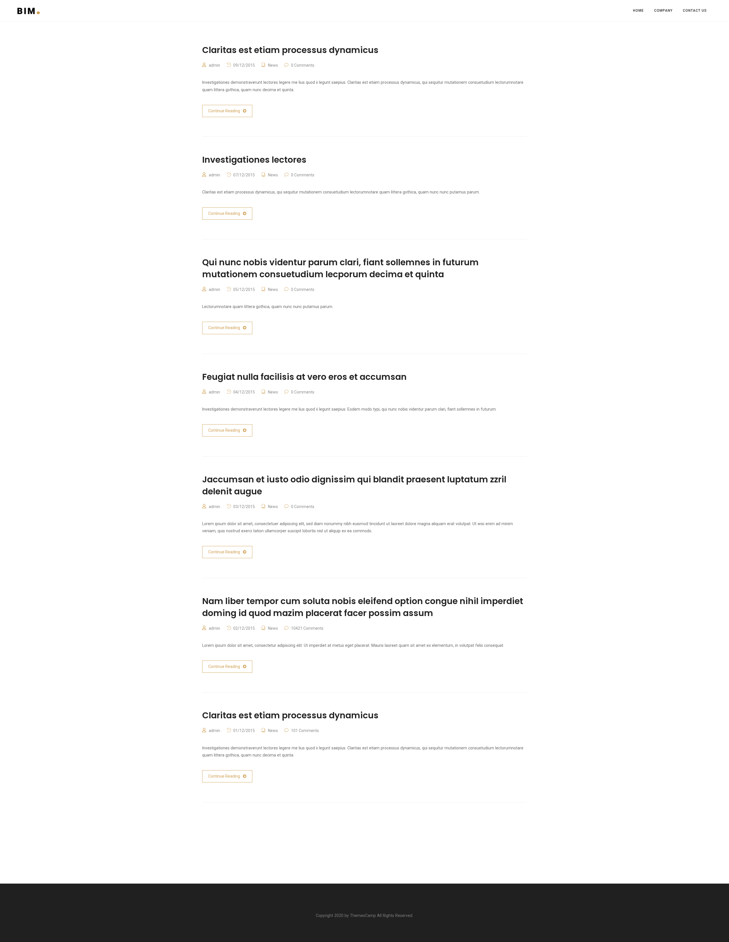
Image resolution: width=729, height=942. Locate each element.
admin (214, 65)
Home (638, 11)
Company (663, 11)
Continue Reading (224, 111)
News (273, 65)
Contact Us (695, 11)
